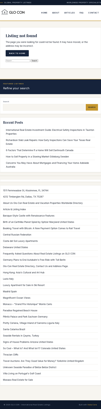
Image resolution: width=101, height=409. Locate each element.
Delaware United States (15, 247)
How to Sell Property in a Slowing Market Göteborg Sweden (37, 156)
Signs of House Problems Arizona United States (28, 342)
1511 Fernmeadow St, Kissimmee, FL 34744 (25, 190)
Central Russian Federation (17, 234)
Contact (93, 13)
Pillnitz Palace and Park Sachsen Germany (25, 316)
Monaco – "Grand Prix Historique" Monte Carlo (27, 304)
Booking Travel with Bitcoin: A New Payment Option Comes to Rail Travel (41, 228)
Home (44, 13)
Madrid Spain (10, 291)
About (56, 13)
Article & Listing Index (14, 209)
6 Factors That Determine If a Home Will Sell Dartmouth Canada (39, 150)
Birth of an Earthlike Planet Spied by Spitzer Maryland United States (38, 222)
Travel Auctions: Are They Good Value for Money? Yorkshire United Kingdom (43, 361)
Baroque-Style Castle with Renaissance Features (28, 215)
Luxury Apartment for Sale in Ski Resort (24, 285)
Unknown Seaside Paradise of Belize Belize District (29, 367)
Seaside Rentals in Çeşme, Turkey (21, 335)
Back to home (17, 53)
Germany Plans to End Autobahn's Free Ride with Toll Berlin (34, 260)
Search (6, 101)
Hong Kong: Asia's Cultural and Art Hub (23, 272)
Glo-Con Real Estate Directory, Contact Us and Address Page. (35, 266)
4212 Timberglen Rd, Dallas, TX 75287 (23, 196)
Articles (69, 13)
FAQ (82, 13)
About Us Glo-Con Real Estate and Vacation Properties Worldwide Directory (43, 203)
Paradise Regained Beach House (20, 310)
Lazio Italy (8, 279)
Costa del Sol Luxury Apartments (20, 241)
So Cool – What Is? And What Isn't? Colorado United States (34, 348)
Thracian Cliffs (10, 354)
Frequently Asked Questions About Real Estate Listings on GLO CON (39, 253)
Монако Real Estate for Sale (18, 380)
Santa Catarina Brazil (14, 329)
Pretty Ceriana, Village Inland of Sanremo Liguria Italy (31, 323)
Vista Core (92, 405)
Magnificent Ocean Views (16, 298)
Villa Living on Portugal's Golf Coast (22, 373)
